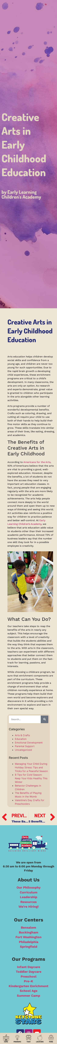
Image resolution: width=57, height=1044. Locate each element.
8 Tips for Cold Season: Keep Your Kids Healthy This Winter (31, 778)
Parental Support (25, 746)
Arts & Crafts (22, 735)
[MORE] (51, 1037)
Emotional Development (29, 742)
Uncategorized (23, 749)
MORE (51, 1042)
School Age (28, 991)
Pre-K (28, 981)
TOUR (28, 1042)
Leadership (28, 897)
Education (20, 738)
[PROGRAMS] (17, 1037)
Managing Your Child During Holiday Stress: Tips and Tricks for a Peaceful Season (31, 767)
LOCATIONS (40, 1042)
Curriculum (28, 892)
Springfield (28, 946)
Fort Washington (28, 937)
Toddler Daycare (28, 971)
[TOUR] (29, 1037)
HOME (6, 1042)
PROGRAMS (17, 1042)
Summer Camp (28, 995)
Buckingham (28, 932)
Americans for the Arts (36, 462)
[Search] (44, 719)
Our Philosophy (29, 887)
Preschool (28, 976)
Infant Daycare (28, 967)
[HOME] (6, 1037)
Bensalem (28, 927)
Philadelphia (28, 942)
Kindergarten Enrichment (28, 986)
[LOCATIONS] (40, 1037)
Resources (28, 902)
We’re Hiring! (29, 906)
